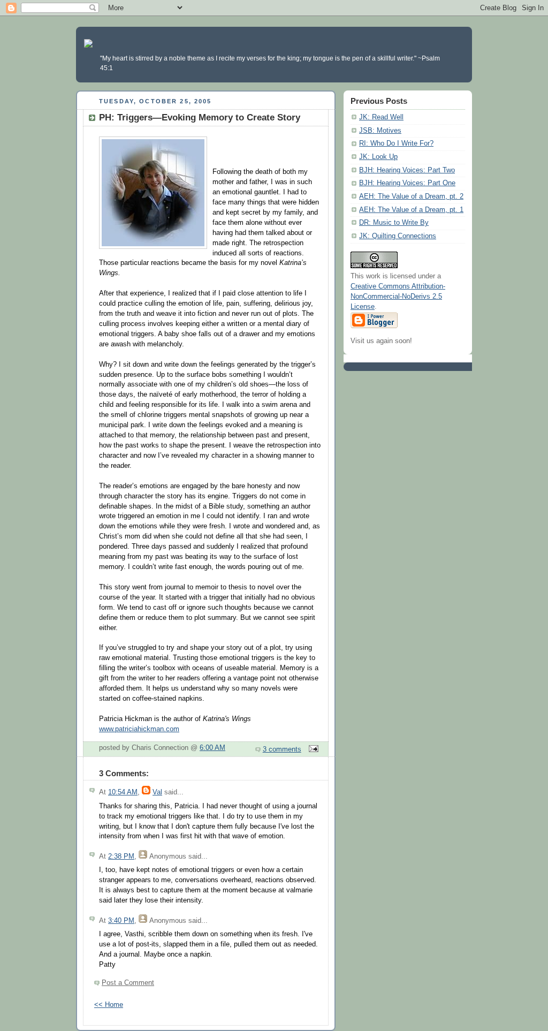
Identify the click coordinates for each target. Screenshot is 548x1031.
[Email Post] (312, 749)
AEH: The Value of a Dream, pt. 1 (411, 210)
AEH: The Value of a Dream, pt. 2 (411, 196)
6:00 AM (212, 748)
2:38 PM (121, 856)
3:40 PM (121, 920)
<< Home (108, 1005)
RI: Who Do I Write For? (396, 143)
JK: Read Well (381, 117)
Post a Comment (128, 983)
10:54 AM (123, 792)
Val (157, 792)
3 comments (282, 749)
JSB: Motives (380, 130)
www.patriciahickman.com (139, 729)
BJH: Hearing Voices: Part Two (407, 170)
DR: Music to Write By (394, 222)
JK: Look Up (378, 157)
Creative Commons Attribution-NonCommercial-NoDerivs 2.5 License (398, 296)
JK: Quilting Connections (397, 236)
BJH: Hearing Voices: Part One (407, 183)
